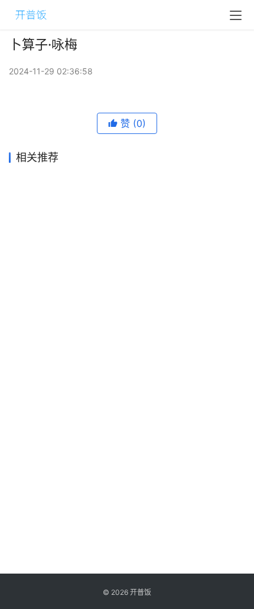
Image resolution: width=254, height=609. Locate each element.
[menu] (235, 15)
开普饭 (140, 592)
